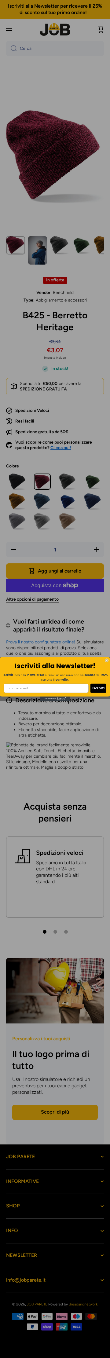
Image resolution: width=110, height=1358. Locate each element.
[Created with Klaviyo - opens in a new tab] (55, 699)
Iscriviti (98, 688)
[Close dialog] (106, 660)
